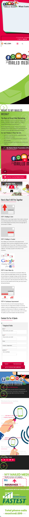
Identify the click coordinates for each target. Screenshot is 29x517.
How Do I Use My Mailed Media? (15, 177)
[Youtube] (24, 39)
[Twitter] (5, 460)
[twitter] (19, 39)
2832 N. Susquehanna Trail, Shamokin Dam (14, 437)
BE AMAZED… (4, 395)
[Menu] (17, 44)
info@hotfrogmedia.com (9, 417)
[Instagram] (21, 39)
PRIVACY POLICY (4, 465)
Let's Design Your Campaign (13, 367)
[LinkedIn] (8, 460)
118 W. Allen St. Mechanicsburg (11, 415)
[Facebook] (2, 460)
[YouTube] (11, 460)
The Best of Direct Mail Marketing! (9, 387)
